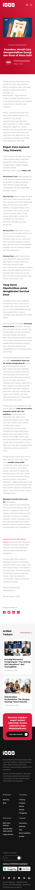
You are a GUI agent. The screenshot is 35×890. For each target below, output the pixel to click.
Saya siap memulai (16, 734)
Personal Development (17, 45)
